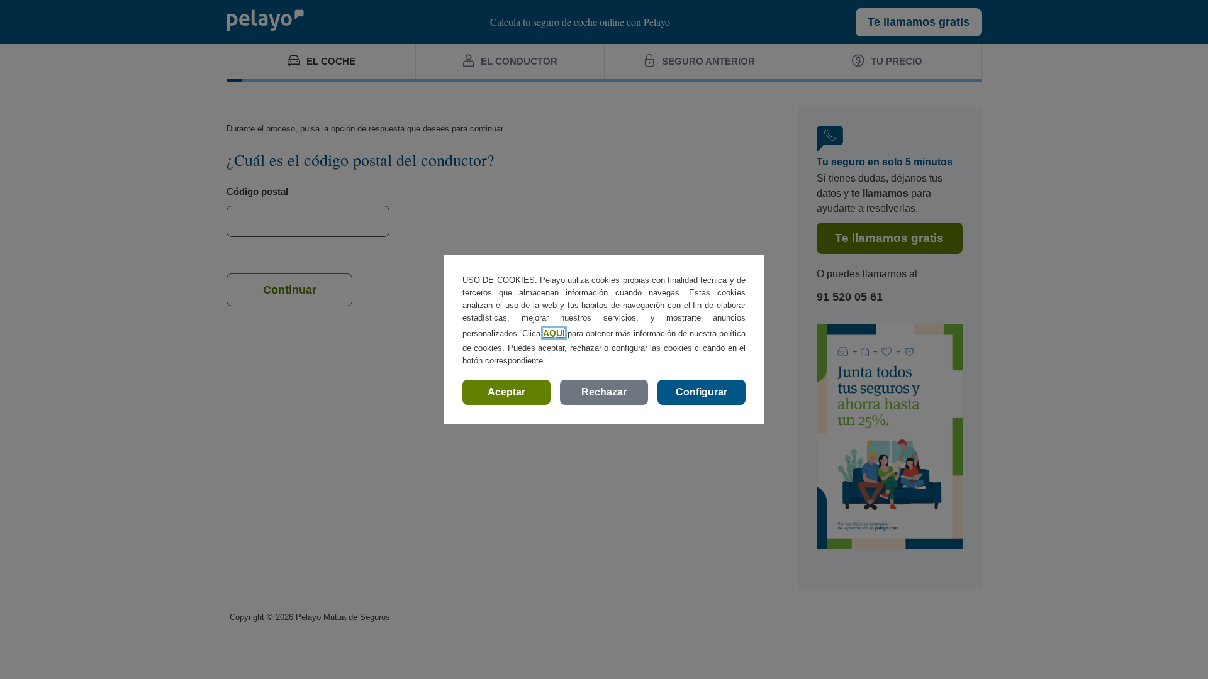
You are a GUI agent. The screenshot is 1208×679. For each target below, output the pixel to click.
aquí (554, 333)
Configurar (701, 392)
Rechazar (604, 392)
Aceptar (506, 392)
